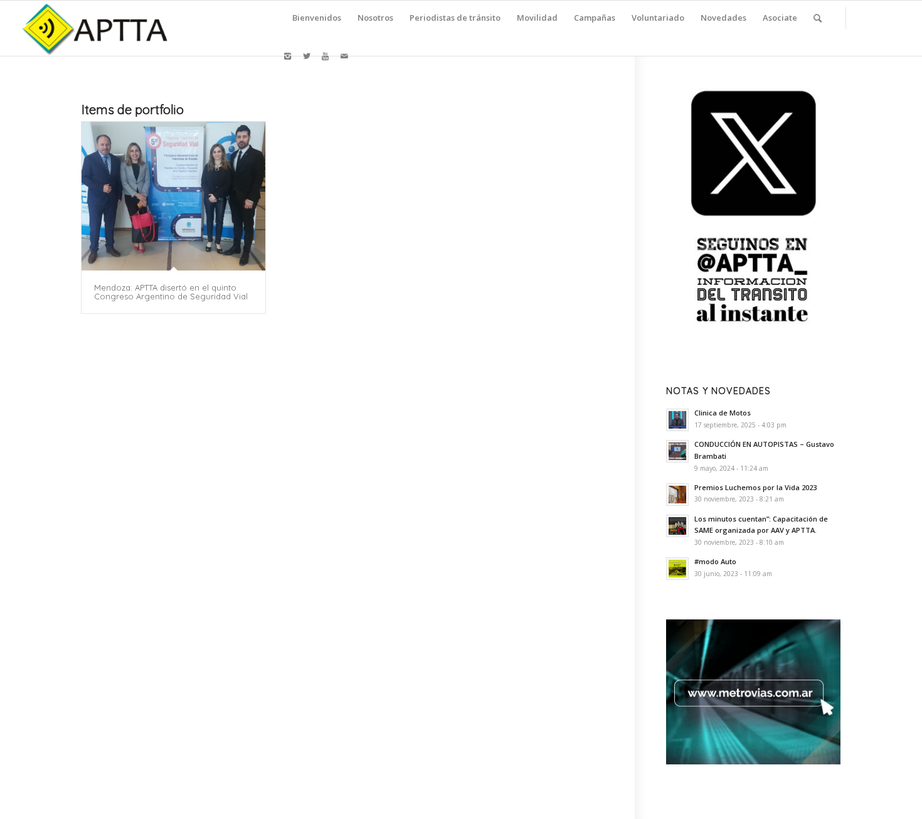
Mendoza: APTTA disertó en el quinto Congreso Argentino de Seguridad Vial (171, 291)
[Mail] (344, 55)
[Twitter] (306, 55)
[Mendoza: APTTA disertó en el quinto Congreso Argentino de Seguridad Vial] (173, 196)
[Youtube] (325, 55)
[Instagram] (287, 55)
